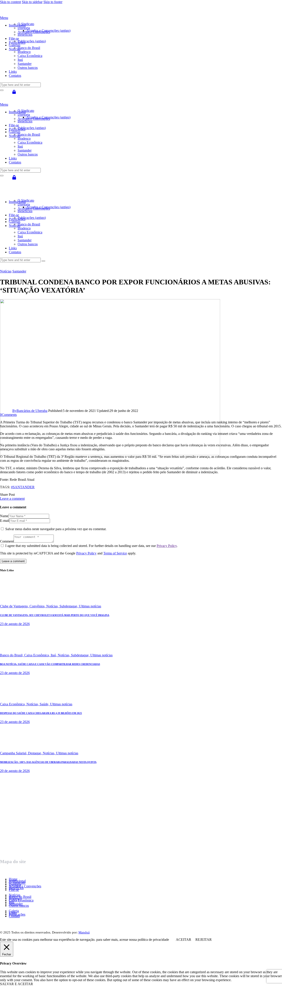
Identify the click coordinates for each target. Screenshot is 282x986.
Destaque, (35, 753)
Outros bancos (19, 905)
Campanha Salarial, (14, 753)
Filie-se (14, 890)
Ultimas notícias (90, 606)
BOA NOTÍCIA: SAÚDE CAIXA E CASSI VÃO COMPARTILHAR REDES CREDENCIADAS (50, 664)
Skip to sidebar (32, 2)
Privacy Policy (167, 546)
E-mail (4, 520)
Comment (7, 541)
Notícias (5, 271)
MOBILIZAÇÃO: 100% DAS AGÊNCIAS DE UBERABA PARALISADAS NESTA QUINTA (48, 762)
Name (4, 516)
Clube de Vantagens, (15, 606)
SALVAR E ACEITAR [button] (16, 984)
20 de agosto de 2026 (15, 771)
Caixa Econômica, (37, 655)
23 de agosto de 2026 (15, 624)
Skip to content (10, 2)
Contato (14, 916)
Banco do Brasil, (12, 655)
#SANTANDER (23, 487)
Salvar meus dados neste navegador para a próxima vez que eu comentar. (55, 529)
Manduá (84, 932)
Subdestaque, (69, 606)
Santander (19, 271)
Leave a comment (12, 498)
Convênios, (38, 606)
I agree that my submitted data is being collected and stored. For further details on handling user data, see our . (91, 546)
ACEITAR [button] (183, 939)
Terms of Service (115, 553)
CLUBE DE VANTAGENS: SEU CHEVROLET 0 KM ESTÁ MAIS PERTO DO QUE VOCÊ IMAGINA (54, 615)
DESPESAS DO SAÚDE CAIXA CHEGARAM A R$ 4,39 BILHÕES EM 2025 (41, 713)
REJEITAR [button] (203, 939)
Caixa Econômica (21, 900)
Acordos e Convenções (25, 886)
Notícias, (52, 606)
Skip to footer (52, 2)
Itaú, (54, 655)
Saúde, (45, 704)
